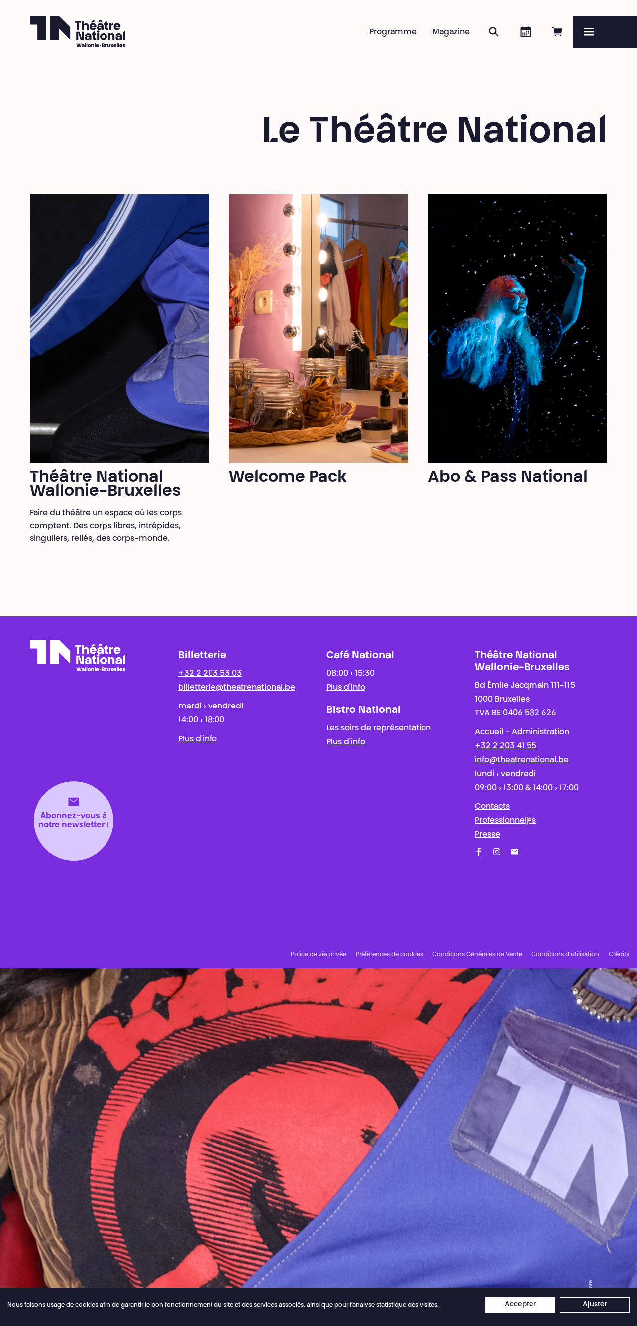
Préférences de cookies (389, 955)
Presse (487, 835)
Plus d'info (197, 739)
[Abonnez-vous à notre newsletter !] (515, 852)
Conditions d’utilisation (565, 955)
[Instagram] (497, 852)
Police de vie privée (318, 955)
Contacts (492, 807)
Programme (393, 32)
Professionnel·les (505, 821)
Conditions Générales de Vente (477, 955)
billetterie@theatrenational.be (236, 688)
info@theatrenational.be (522, 760)
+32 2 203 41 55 (505, 746)
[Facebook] (479, 852)
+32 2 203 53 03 (210, 674)
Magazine (451, 32)
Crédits (619, 955)
